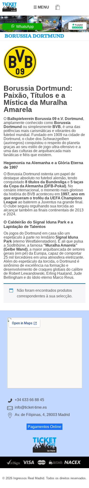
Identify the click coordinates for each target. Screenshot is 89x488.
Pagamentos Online (44, 427)
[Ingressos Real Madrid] (14, 7)
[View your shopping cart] (57, 7)
